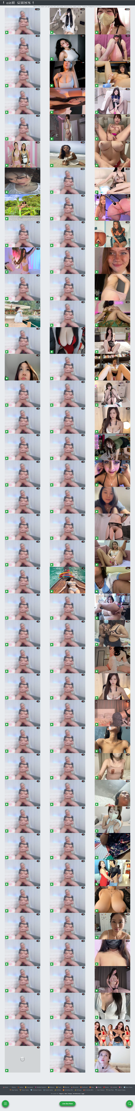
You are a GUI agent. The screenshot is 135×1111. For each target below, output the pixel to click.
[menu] (5, 1103)
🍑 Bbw (91, 1087)
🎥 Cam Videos (99, 1090)
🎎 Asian (5, 1087)
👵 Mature (51, 1087)
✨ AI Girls (58, 1090)
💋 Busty (106, 1087)
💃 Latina (20, 1087)
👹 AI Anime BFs (88, 1090)
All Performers (76, 1093)
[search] (129, 1103)
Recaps (70, 1093)
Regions (61, 1093)
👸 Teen (58, 1087)
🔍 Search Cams (120, 1090)
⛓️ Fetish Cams (48, 1090)
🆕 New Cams (128, 1087)
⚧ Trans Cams (24, 1090)
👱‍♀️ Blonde (66, 1087)
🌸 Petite (98, 1087)
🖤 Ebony (13, 1087)
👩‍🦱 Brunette (74, 1087)
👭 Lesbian (113, 1087)
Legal (82, 1093)
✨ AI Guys (78, 1090)
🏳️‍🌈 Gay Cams (14, 1090)
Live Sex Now (67, 1104)
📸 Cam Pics (110, 1090)
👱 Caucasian (29, 1087)
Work (66, 1093)
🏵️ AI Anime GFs (68, 1090)
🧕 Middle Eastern (40, 1087)
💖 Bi (120, 1087)
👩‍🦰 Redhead (84, 1087)
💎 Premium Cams (36, 1090)
